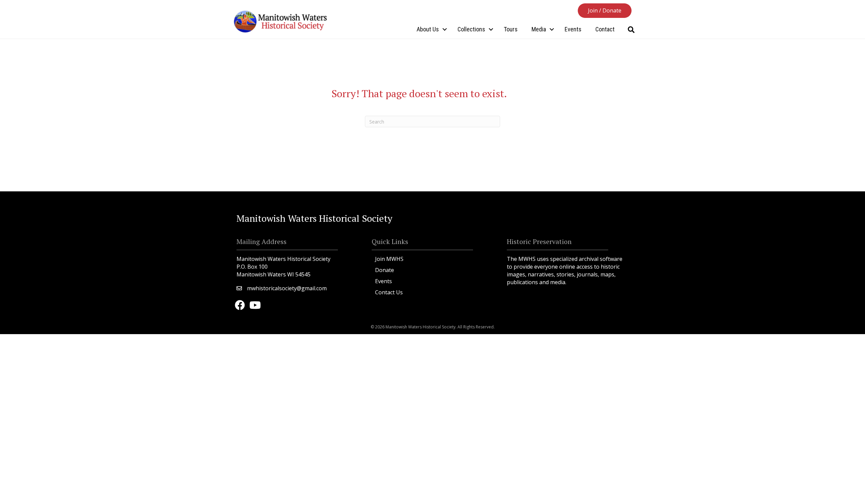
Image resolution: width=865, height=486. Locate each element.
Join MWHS (389, 259)
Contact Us (389, 292)
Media (539, 29)
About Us (428, 29)
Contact (605, 29)
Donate (384, 270)
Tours (511, 29)
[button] (604, 10)
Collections (471, 29)
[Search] (631, 29)
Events (573, 29)
